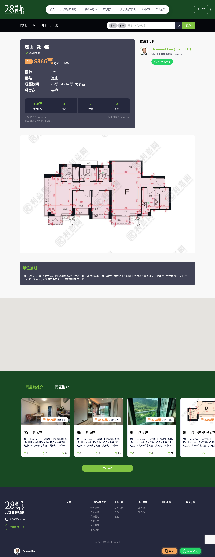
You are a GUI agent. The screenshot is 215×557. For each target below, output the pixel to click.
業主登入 (202, 9)
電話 (171, 551)
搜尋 (188, 25)
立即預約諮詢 (164, 62)
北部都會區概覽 (68, 9)
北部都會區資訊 (128, 9)
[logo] (14, 9)
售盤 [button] (113, 25)
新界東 (23, 25)
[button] (178, 25)
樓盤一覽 (89, 9)
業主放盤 (160, 9)
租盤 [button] (122, 25)
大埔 (33, 25)
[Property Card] (45, 427)
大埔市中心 (45, 25)
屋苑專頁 (107, 9)
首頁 (52, 9)
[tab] (113, 25)
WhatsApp (192, 551)
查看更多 (107, 468)
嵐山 (57, 25)
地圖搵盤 (145, 9)
